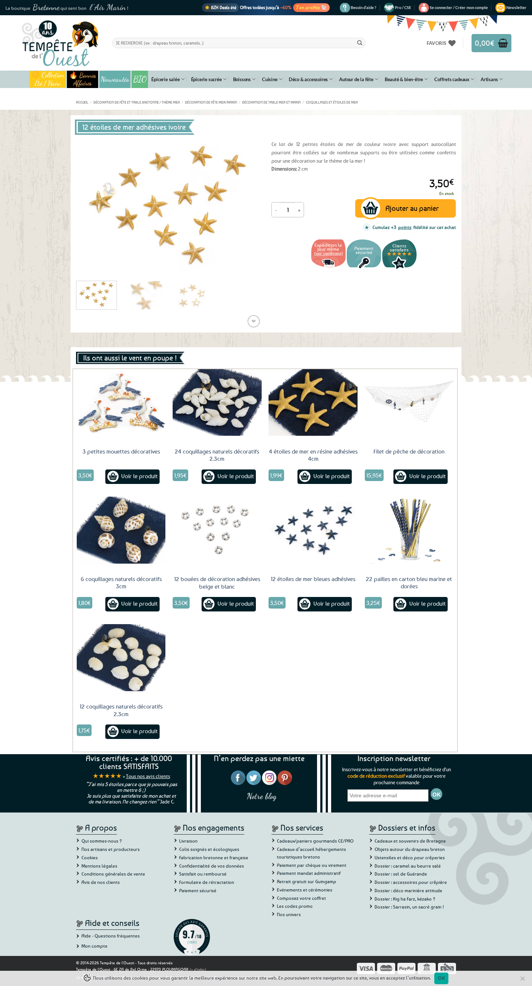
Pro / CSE (403, 7)
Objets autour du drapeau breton (410, 849)
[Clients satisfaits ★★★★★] (399, 268)
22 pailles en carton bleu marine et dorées (409, 582)
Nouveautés (115, 79)
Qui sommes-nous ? (101, 841)
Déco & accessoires (308, 79)
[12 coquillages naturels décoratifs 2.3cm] (121, 657)
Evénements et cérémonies (304, 890)
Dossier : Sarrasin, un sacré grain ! (409, 907)
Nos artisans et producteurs (110, 849)
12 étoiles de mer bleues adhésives (313, 578)
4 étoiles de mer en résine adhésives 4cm (313, 455)
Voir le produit (139, 476)
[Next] (247, 206)
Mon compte (94, 946)
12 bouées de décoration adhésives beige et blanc (217, 582)
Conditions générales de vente (113, 874)
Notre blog (261, 796)
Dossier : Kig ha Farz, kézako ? (405, 899)
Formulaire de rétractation (206, 882)
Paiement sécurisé (197, 890)
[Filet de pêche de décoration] (409, 402)
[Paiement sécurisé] (364, 268)
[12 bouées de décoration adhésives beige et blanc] (217, 530)
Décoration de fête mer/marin (211, 102)
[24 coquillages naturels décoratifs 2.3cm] (217, 402)
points (404, 227)
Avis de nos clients (100, 882)
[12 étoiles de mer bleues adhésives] (313, 530)
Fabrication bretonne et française (213, 857)
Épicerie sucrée (206, 79)
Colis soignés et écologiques (209, 849)
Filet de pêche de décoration (408, 451)
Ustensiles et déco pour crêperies (410, 857)
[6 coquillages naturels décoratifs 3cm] (121, 530)
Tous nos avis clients (148, 776)
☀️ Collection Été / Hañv (47, 79)
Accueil (82, 102)
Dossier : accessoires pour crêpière (411, 882)
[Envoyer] (359, 42)
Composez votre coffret (301, 898)
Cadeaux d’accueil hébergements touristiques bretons (311, 853)
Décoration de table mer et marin (271, 102)
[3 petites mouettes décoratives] (121, 402)
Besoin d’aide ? (363, 7)
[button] (459, 7)
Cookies (89, 857)
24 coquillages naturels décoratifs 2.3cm (217, 455)
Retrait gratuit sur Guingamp (306, 881)
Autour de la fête (356, 79)
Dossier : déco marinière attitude (408, 890)
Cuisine (270, 79)
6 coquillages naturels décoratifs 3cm (121, 582)
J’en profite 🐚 (311, 7)
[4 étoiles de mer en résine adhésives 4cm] (313, 402)
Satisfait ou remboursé (203, 874)
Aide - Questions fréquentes (110, 936)
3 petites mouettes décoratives (121, 451)
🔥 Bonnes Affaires (82, 79)
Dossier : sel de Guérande (401, 874)
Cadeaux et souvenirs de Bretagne (410, 841)
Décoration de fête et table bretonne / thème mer (136, 102)
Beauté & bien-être (404, 79)
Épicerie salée (165, 79)
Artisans (489, 79)
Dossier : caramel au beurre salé (408, 866)
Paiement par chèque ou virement (311, 865)
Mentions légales (99, 866)
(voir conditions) (328, 253)
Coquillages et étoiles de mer (332, 102)
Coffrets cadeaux (451, 79)
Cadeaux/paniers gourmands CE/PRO (315, 841)
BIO (140, 79)
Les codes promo (295, 906)
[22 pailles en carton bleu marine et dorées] (409, 530)
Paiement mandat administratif (309, 873)
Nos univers (289, 914)
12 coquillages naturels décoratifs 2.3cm (121, 710)
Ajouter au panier (412, 208)
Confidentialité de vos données (211, 866)
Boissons (242, 79)
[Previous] (88, 206)
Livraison (188, 841)
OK (441, 978)
